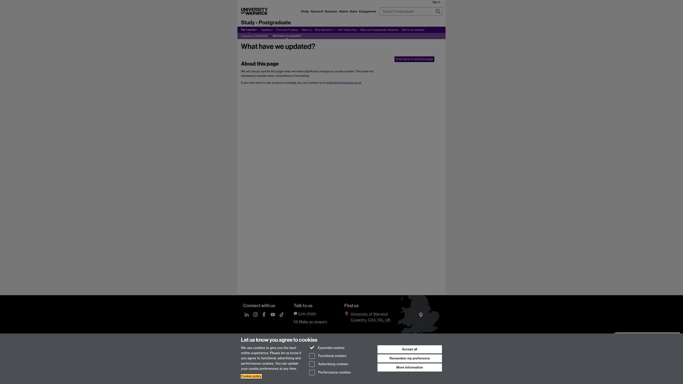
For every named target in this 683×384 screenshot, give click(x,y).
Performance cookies (334, 372)
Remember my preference (410, 358)
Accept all (409, 349)
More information (409, 367)
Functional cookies (331, 356)
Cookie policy (251, 376)
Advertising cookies (332, 364)
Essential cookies (331, 348)
